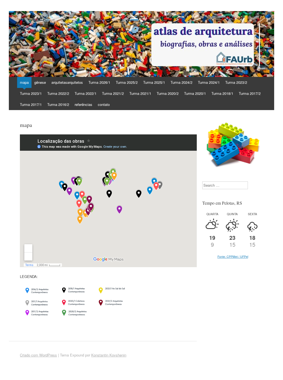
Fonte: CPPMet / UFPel (233, 256)
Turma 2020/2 (168, 93)
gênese (40, 82)
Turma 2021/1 (140, 93)
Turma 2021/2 (113, 93)
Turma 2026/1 (99, 82)
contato (104, 104)
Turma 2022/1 (85, 93)
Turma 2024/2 (181, 82)
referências (83, 104)
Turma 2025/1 (154, 82)
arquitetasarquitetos (67, 82)
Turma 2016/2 (58, 104)
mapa (24, 82)
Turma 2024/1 (209, 82)
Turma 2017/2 (250, 93)
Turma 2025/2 (127, 82)
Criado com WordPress (38, 355)
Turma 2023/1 (31, 93)
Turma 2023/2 (236, 82)
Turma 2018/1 (222, 93)
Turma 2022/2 (58, 93)
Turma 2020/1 (195, 93)
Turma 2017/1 (31, 104)
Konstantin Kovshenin (108, 355)
